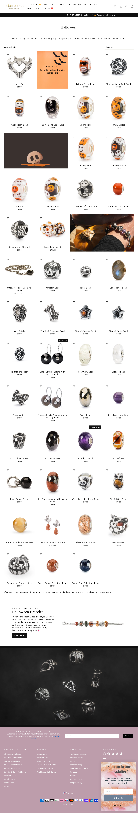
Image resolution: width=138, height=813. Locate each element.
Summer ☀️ (34, 4)
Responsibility (76, 783)
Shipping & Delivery (12, 754)
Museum (8, 786)
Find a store (9, 783)
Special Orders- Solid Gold (15, 772)
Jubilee (49, 4)
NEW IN (61, 4)
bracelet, (79, 592)
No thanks (119, 805)
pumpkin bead (103, 592)
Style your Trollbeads (79, 768)
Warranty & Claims (12, 761)
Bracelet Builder (76, 757)
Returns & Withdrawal (13, 757)
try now (19, 636)
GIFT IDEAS (34, 8)
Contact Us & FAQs (12, 768)
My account (42, 754)
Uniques (73, 772)
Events (73, 775)
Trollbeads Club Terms (46, 772)
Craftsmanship (76, 765)
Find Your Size (10, 775)
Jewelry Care (9, 779)
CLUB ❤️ (48, 8)
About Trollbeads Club (46, 765)
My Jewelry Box (43, 761)
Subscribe (128, 736)
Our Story (74, 761)
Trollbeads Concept (78, 754)
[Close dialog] (133, 764)
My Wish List (42, 757)
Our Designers (76, 779)
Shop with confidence (13, 765)
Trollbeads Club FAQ (45, 768)
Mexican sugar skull (57, 592)
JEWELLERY (90, 4)
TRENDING (75, 4)
